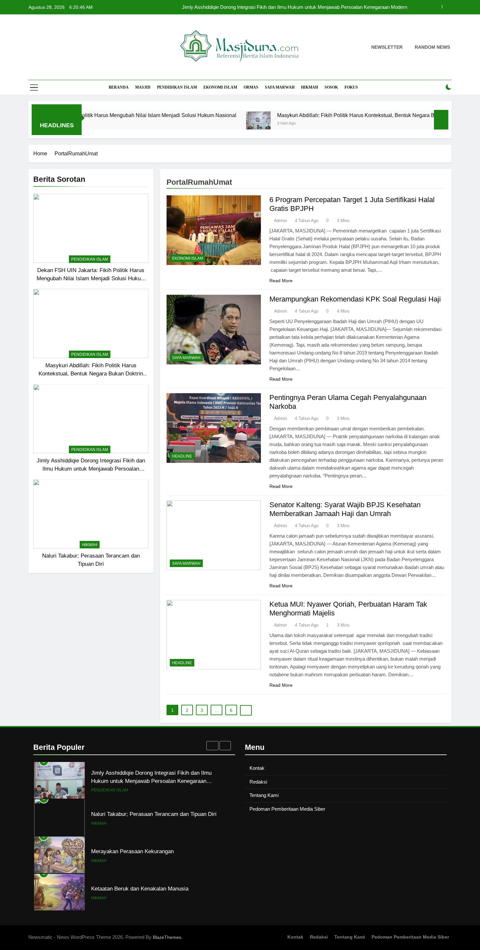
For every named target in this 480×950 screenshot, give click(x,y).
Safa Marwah (280, 87)
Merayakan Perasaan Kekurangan (132, 851)
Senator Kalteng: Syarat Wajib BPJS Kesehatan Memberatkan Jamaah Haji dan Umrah (345, 509)
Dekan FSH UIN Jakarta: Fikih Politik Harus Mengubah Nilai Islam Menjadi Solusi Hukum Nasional (91, 278)
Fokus (351, 87)
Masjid (143, 87)
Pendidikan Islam (177, 87)
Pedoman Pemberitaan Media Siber (287, 809)
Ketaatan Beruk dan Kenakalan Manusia (139, 888)
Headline (182, 456)
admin (280, 220)
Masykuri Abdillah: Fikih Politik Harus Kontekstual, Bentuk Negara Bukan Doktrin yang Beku (355, 115)
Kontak (256, 768)
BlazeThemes (167, 937)
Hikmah (309, 87)
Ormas (251, 87)
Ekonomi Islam (220, 87)
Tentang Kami (264, 795)
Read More (281, 280)
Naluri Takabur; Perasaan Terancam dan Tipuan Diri (153, 814)
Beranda (119, 87)
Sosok (331, 87)
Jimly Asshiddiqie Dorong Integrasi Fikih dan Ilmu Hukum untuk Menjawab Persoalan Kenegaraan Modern (294, 7)
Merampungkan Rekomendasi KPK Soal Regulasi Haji (355, 299)
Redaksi (258, 782)
